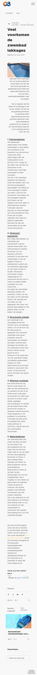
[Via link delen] (22, 594)
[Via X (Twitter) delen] (13, 594)
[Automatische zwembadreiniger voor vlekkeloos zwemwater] (18, 621)
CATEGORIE (9, 13)
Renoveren (10, 588)
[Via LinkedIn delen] (17, 594)
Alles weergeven (24, 609)
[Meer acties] (28, 24)
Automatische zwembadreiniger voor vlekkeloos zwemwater (18, 633)
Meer (18, 13)
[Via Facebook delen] (8, 594)
